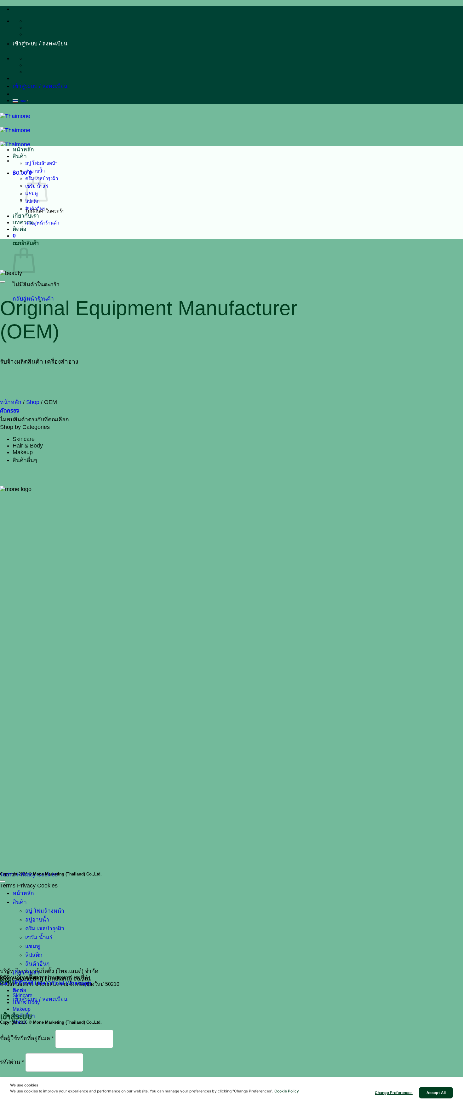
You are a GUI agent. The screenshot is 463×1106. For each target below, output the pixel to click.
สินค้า (20, 156)
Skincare (24, 439)
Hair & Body (28, 445)
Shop (32, 402)
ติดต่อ (19, 229)
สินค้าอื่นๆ (35, 208)
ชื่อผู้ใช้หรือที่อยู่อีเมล (27, 1038)
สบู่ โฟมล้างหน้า (41, 163)
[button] (40, 43)
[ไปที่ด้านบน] (2, 881)
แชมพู (32, 946)
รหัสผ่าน (12, 1062)
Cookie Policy (286, 1091)
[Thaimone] (15, 130)
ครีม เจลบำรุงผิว (44, 928)
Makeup (23, 452)
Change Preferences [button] (394, 1092)
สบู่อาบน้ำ (35, 170)
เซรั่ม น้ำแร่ (38, 937)
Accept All (436, 1092)
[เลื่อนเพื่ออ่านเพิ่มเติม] (2, 282)
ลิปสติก (34, 955)
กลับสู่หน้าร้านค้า (42, 222)
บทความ (23, 222)
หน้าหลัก (23, 149)
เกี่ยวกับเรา (26, 216)
